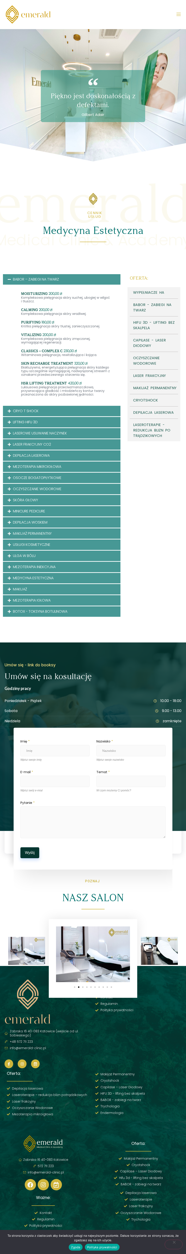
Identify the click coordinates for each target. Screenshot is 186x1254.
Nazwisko (104, 741)
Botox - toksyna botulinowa (40, 611)
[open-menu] (178, 14)
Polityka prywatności (102, 1247)
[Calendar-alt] (35, 1063)
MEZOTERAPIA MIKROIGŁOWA (37, 466)
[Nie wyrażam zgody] (174, 1244)
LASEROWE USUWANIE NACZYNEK (40, 433)
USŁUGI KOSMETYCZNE (31, 544)
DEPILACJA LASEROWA (31, 455)
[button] (61, 279)
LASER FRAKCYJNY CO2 (32, 444)
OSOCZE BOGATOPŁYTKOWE (37, 477)
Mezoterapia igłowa (32, 600)
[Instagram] (22, 1063)
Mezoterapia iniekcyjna (34, 566)
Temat (103, 772)
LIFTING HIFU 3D (25, 422)
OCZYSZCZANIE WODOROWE (37, 489)
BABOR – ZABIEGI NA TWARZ (36, 279)
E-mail (26, 772)
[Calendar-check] (56, 1184)
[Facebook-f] (9, 1063)
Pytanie (27, 802)
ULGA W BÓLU (24, 555)
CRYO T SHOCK (26, 411)
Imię (25, 741)
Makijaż (20, 589)
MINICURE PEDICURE (29, 511)
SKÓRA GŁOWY (25, 500)
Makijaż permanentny (32, 533)
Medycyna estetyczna (33, 578)
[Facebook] (30, 1184)
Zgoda (75, 1247)
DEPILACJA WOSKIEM (30, 522)
